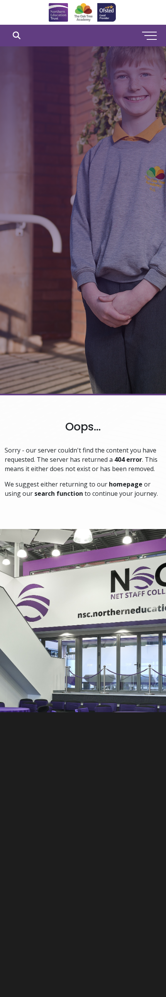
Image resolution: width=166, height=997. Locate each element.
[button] (16, 35)
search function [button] (58, 493)
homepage (125, 484)
